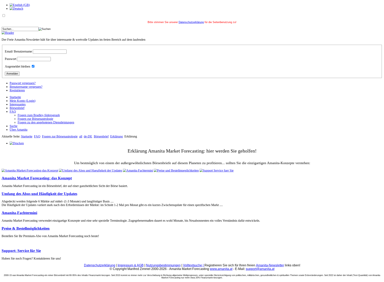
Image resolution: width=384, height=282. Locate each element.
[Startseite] (8, 32)
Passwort (10, 59)
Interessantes (18, 104)
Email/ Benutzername (18, 51)
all (80, 136)
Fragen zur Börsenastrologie (35, 118)
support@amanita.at (260, 269)
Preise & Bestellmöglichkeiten (26, 228)
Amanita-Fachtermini (19, 213)
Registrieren (17, 90)
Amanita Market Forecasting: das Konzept (37, 178)
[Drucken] (17, 143)
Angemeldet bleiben (17, 66)
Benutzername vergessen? (26, 86)
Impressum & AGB (131, 265)
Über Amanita (18, 129)
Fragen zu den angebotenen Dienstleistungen (46, 122)
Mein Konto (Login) (22, 100)
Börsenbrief (17, 108)
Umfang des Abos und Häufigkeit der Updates (39, 194)
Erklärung (116, 136)
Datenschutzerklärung (191, 22)
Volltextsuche (193, 265)
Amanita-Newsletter (270, 265)
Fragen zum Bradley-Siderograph (39, 115)
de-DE (88, 136)
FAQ (13, 111)
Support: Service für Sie (21, 251)
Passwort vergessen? (23, 83)
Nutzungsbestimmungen (163, 265)
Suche (13, 126)
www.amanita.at (221, 269)
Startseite (15, 97)
